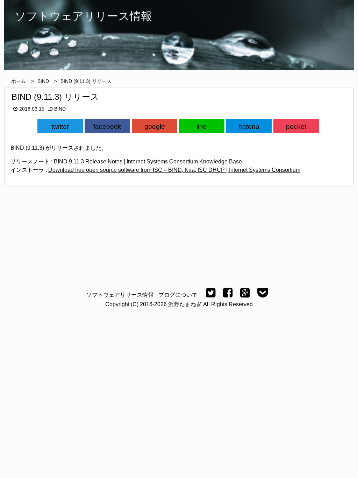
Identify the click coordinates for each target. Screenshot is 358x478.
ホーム (18, 81)
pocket (296, 126)
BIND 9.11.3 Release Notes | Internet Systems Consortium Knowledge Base (148, 161)
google (154, 126)
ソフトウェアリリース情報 (119, 295)
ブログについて (178, 295)
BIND (43, 81)
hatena (248, 126)
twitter (60, 126)
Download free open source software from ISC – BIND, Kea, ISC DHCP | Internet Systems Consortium (174, 170)
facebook (107, 126)
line (201, 126)
